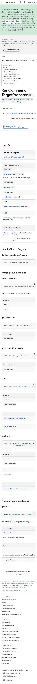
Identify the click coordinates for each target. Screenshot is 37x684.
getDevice (15, 233)
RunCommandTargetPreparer (13, 157)
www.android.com (7, 654)
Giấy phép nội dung (22, 583)
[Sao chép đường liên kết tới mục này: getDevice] (12, 507)
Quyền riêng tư (15, 673)
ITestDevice (5, 234)
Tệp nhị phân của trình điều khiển (11, 614)
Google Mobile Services (9, 657)
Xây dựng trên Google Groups (11, 637)
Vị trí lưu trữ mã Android (9, 600)
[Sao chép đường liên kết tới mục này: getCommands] (16, 318)
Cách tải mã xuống (7, 606)
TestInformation (14, 207)
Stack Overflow (6, 660)
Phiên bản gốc (6, 611)
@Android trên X (7, 622)
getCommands (8, 187)
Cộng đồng (19, 670)
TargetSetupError (10, 426)
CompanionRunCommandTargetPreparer (15, 128)
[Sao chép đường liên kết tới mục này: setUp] (8, 379)
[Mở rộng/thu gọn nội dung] (14, 65)
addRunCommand (9, 174)
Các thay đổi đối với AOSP (13, 30)
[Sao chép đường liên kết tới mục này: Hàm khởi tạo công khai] (29, 249)
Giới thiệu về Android (8, 670)
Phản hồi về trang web (9, 676)
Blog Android (5, 628)
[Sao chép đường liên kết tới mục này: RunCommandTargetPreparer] (29, 255)
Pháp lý (27, 670)
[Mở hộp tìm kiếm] (21, 2)
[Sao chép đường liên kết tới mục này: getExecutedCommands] (24, 348)
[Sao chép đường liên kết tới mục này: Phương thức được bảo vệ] (31, 501)
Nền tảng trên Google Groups (10, 634)
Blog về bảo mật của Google (10, 631)
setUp (6, 207)
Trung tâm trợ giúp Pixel (9, 651)
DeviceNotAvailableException (14, 418)
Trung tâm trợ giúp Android (10, 648)
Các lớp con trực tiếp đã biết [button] (15, 127)
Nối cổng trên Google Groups (10, 640)
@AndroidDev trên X (8, 625)
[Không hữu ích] (33, 60)
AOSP (3, 57)
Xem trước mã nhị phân (9, 608)
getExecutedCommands (11, 197)
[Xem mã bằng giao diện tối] (34, 261)
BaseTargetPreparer (17, 102)
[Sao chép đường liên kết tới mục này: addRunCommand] (19, 279)
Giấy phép (6, 673)
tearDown (7, 218)
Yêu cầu (4, 603)
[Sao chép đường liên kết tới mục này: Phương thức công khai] (28, 273)
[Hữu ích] (30, 60)
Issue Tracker (5, 663)
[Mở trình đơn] (3, 2)
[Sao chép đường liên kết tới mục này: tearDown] (12, 436)
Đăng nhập (31, 2)
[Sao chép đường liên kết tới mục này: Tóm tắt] (12, 146)
